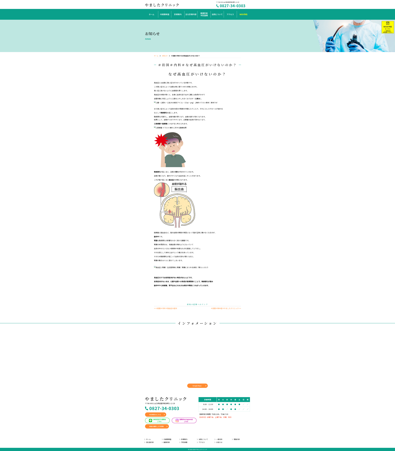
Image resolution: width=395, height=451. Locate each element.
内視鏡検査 (164, 14)
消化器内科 (150, 442)
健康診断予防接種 (204, 14)
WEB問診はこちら (155, 415)
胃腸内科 (237, 439)
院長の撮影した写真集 (156, 426)
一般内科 (219, 439)
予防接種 (184, 442)
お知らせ (165, 56)
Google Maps (197, 386)
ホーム (151, 14)
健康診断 (167, 442)
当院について (217, 14)
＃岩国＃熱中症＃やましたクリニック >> (226, 308)
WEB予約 (243, 14)
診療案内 (178, 14)
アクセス (230, 14)
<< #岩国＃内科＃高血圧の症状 (165, 308)
